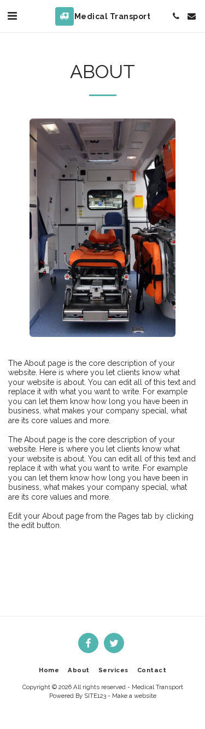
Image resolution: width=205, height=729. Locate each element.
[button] (12, 15)
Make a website (134, 696)
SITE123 (95, 696)
